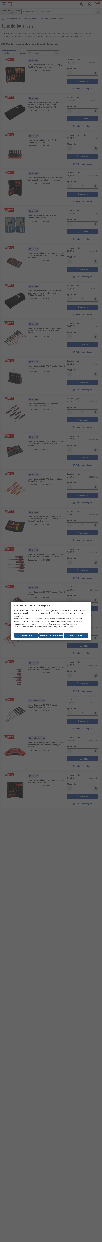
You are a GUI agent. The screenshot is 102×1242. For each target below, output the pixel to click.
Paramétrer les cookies (51, 635)
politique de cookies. (64, 627)
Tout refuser (26, 635)
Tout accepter (76, 635)
